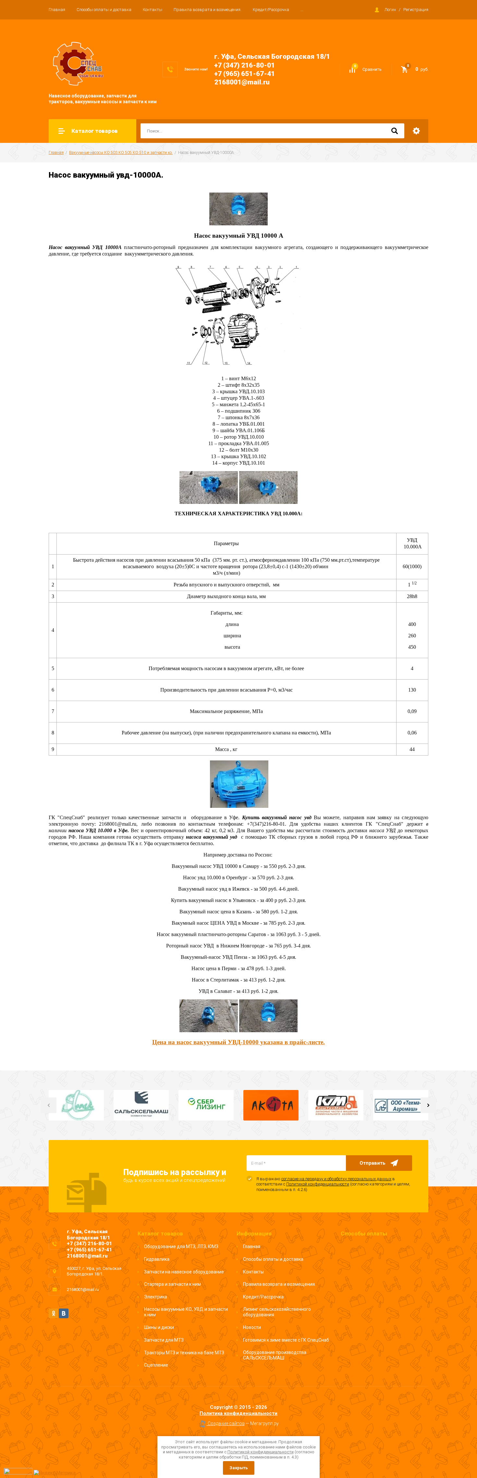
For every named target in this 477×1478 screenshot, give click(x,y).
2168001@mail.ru (242, 82)
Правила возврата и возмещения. (207, 9)
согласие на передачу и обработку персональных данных (336, 1178)
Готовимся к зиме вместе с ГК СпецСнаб (286, 1340)
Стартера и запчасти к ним (172, 1284)
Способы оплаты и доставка (104, 9)
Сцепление (156, 1365)
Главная (57, 9)
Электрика (155, 1296)
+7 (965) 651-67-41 (244, 74)
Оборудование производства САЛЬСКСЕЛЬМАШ (274, 1355)
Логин (390, 9)
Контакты (152, 9)
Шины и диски (159, 1327)
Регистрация (415, 9)
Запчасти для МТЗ (164, 1340)
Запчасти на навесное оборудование (184, 1271)
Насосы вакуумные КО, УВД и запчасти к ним (186, 1312)
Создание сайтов (226, 1423)
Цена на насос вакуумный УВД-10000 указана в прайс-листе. (238, 1042)
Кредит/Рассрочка (271, 9)
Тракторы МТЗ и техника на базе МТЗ (184, 1352)
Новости (252, 1327)
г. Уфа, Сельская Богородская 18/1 (272, 56)
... (301, 9)
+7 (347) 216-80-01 (244, 65)
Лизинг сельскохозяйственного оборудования (277, 1312)
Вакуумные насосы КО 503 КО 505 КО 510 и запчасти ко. (121, 152)
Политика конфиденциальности (238, 1413)
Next (428, 1105)
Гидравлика (156, 1259)
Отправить (372, 1163)
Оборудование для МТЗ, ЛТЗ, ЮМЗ (181, 1246)
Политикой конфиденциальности (317, 1184)
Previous (48, 1105)
